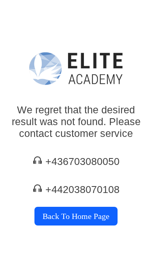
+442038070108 (82, 189)
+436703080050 (82, 161)
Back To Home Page (76, 216)
